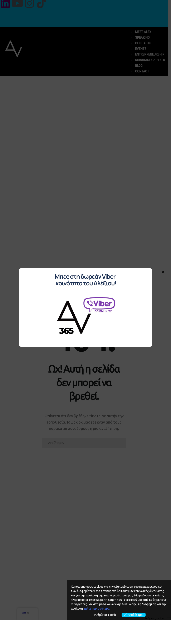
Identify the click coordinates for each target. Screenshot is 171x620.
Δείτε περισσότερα (97, 608)
